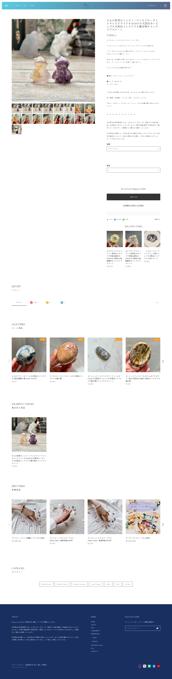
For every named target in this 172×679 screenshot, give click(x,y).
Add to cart (133, 197)
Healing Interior (46, 584)
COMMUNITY (95, 631)
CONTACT (94, 651)
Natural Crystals (62, 584)
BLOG (25, 5)
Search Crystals (96, 584)
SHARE (119, 219)
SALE (117, 584)
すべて (19, 302)
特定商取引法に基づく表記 (32, 665)
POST (111, 219)
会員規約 (44, 665)
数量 (108, 166)
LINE (126, 219)
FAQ (92, 648)
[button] (162, 361)
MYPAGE (95, 641)
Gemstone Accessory (79, 584)
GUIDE (94, 637)
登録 (157, 628)
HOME (32, 5)
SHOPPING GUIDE (97, 645)
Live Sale (127, 584)
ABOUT (17, 5)
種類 (108, 144)
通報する (157, 219)
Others (108, 584)
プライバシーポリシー (18, 665)
